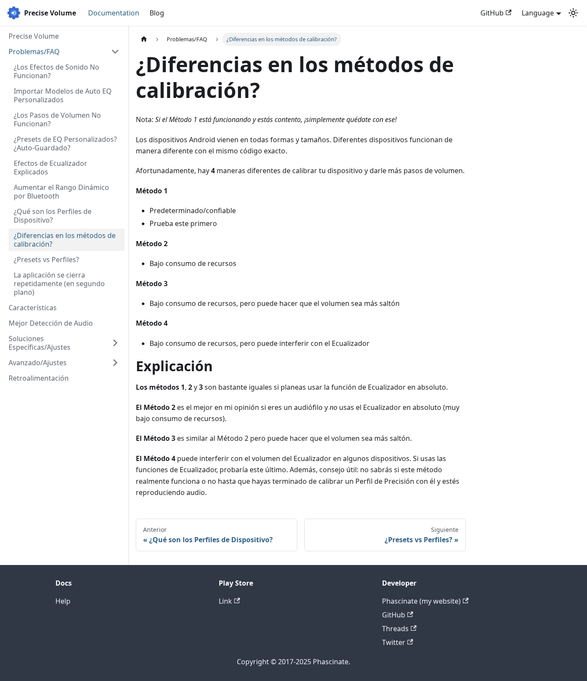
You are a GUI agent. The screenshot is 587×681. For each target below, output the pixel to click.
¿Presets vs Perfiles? (46, 259)
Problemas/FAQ (34, 51)
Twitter (393, 642)
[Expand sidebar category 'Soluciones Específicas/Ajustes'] (115, 343)
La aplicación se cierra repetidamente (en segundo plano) (59, 283)
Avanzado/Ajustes (38, 362)
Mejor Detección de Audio (51, 323)
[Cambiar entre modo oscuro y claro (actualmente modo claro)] (573, 13)
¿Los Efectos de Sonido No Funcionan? (56, 71)
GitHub (492, 13)
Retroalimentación (39, 378)
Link (225, 601)
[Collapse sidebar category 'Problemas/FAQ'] (115, 51)
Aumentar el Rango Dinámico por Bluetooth (61, 192)
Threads (395, 628)
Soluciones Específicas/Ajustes (39, 343)
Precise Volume (34, 36)
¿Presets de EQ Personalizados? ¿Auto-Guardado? (65, 143)
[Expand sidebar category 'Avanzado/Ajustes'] (115, 363)
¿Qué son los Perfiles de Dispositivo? (53, 216)
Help (62, 601)
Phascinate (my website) (421, 601)
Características (33, 307)
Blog (157, 13)
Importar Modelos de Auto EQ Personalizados (63, 95)
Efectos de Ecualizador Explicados (50, 168)
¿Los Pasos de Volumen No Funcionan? (57, 119)
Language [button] (538, 13)
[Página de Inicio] (144, 39)
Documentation (113, 13)
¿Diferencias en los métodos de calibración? (65, 240)
